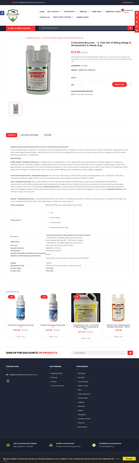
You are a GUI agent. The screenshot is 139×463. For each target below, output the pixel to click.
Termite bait (83, 398)
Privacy (53, 382)
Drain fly (81, 423)
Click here (49, 268)
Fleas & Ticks (83, 386)
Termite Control (84, 419)
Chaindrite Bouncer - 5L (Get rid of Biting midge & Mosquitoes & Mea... (86, 327)
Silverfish (81, 406)
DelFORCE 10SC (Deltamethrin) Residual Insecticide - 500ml (118, 326)
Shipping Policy (56, 373)
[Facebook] (2, 13)
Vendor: (74, 70)
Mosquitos (82, 415)
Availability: (76, 66)
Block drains (82, 427)
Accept (129, 458)
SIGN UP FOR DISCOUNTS (31, 353)
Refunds (54, 377)
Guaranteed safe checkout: (82, 91)
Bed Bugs (81, 373)
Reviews (47, 135)
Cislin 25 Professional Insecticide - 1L (21, 326)
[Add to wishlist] (130, 84)
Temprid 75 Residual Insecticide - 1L (53, 326)
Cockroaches (83, 382)
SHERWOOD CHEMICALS (87, 70)
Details (11, 135)
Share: (74, 78)
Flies (79, 390)
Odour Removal (84, 394)
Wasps (80, 410)
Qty (72, 85)
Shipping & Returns (29, 135)
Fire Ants (81, 377)
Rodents (81, 402)
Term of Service (57, 386)
